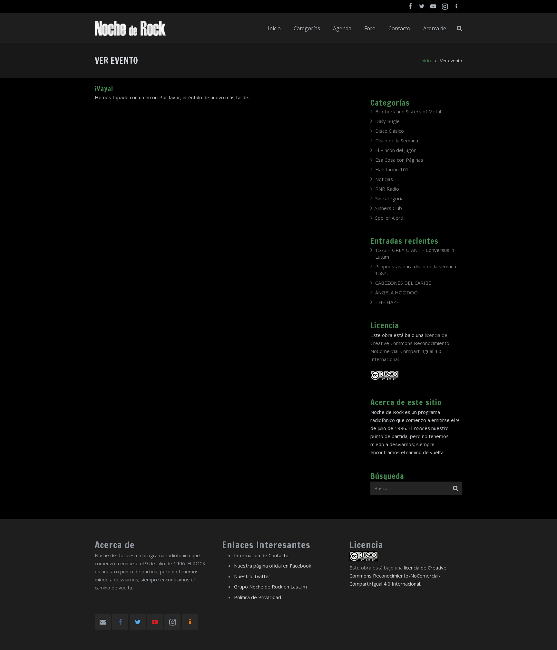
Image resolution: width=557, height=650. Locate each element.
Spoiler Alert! (389, 218)
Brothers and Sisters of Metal (408, 111)
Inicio (426, 60)
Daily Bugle (387, 121)
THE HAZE (387, 302)
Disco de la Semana (396, 140)
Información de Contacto (261, 555)
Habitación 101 (392, 169)
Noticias (384, 179)
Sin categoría (389, 198)
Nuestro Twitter (252, 576)
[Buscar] (459, 28)
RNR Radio (387, 189)
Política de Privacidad (257, 597)
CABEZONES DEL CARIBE (403, 283)
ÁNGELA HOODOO (396, 292)
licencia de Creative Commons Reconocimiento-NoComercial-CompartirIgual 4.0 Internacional (397, 575)
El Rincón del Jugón (395, 150)
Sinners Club (388, 208)
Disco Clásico (389, 131)
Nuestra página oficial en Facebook (272, 565)
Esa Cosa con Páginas (399, 160)
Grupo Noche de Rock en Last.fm (270, 586)
